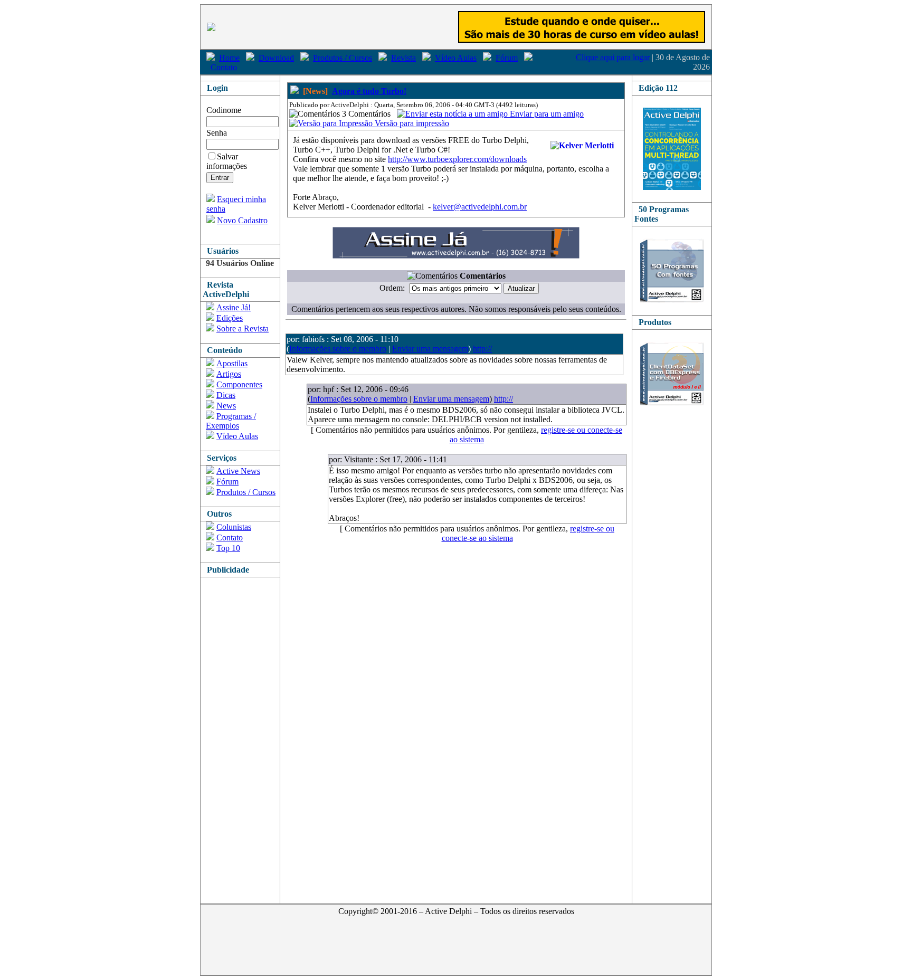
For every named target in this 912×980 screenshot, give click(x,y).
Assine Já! (233, 307)
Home (229, 57)
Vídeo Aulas (456, 57)
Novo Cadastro (242, 220)
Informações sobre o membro (337, 348)
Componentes (239, 384)
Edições (229, 317)
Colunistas (233, 526)
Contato (224, 67)
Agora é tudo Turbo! (369, 91)
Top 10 (228, 548)
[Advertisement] (243, 735)
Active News (238, 471)
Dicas (225, 395)
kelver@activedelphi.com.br (480, 206)
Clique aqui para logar (613, 57)
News (226, 405)
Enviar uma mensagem (430, 348)
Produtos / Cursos (342, 57)
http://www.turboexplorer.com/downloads (457, 159)
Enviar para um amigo (546, 113)
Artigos (228, 373)
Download (276, 57)
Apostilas (232, 363)
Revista (403, 57)
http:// (482, 348)
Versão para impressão (411, 123)
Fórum (507, 57)
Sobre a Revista (242, 328)
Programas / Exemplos (231, 421)
